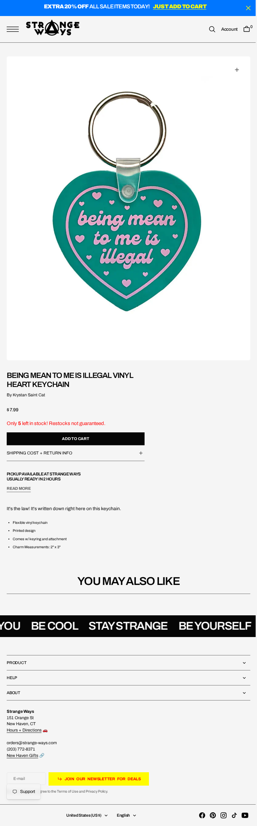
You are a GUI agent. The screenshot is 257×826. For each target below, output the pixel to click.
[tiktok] (229, 815)
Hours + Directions (24, 730)
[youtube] (240, 815)
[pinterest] (207, 815)
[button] (14, 29)
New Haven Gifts (22, 755)
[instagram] (218, 815)
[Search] (207, 29)
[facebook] (197, 815)
